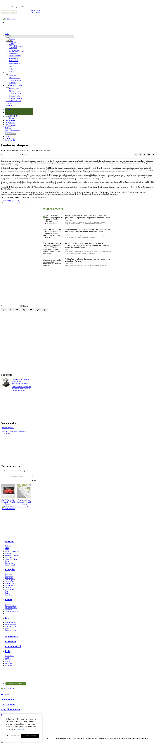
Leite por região (10, 626)
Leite (11, 66)
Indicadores (13, 45)
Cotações (9, 41)
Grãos (11, 69)
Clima (7, 122)
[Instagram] (24, 309)
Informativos (9, 656)
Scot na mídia (9, 138)
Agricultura (9, 101)
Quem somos (8, 699)
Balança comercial (11, 628)
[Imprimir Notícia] (153, 154)
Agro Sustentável (11, 559)
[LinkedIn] (31, 309)
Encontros (9, 103)
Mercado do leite (10, 622)
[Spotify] (45, 309)
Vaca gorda (13, 48)
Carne (8, 74)
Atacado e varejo (10, 624)
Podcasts (8, 128)
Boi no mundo (14, 58)
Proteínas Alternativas (12, 611)
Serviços (5, 694)
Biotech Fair (26, 202)
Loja (7, 114)
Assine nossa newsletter (8, 12)
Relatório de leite (10, 630)
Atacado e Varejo (11, 608)
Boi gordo (12, 42)
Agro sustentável (10, 134)
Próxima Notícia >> (16, 200)
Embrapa (14, 202)
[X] (11, 309)
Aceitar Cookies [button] (30, 736)
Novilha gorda (14, 50)
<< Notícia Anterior (6, 200)
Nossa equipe (8, 704)
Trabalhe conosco (10, 709)
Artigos (7, 124)
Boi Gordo (8, 604)
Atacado (12, 61)
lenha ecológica (8, 202)
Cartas (7, 136)
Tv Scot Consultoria (12, 551)
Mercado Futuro (10, 606)
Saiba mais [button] (20, 729)
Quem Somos (35, 10)
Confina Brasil (13, 646)
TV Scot (8, 126)
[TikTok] (38, 309)
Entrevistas (8, 132)
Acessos (8, 660)
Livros (7, 658)
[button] (24, 306)
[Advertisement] (78, 288)
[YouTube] (17, 309)
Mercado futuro (14, 56)
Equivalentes (13, 64)
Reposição (12, 71)
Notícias (9, 37)
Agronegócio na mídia (12, 130)
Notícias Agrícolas (8, 428)
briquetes (20, 202)
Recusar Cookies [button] (13, 736)
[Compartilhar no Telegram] (149, 154)
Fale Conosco (35, 12)
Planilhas (8, 661)
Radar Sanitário (10, 140)
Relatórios (8, 663)
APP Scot (9, 105)
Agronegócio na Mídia (12, 555)
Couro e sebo (13, 53)
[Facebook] (4, 309)
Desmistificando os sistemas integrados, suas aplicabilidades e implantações (21, 381)
